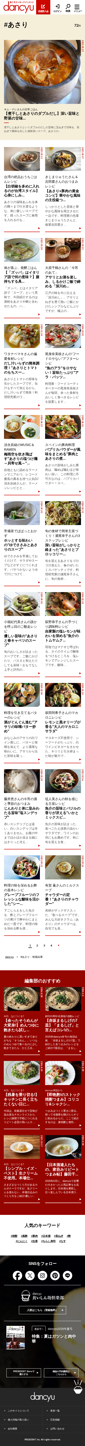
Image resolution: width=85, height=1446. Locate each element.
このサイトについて (18, 1410)
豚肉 (34, 1235)
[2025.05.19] (42, 72)
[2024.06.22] (22, 427)
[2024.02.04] (22, 695)
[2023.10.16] (63, 781)
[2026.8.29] (22, 1073)
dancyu (9, 956)
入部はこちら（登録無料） (42, 1310)
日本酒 (46, 1235)
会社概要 (12, 1428)
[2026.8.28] (22, 999)
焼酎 (14, 1235)
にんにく (22, 1241)
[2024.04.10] (63, 513)
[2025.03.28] (22, 250)
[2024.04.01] (22, 604)
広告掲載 (55, 1419)
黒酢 (24, 1235)
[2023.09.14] (63, 867)
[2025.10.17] (22, 1147)
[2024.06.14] (63, 427)
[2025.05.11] (22, 159)
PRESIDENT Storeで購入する (23, 1372)
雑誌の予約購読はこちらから (61, 1372)
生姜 (34, 1241)
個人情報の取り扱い (18, 1419)
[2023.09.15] (22, 867)
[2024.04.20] (22, 513)
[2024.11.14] (22, 336)
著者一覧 (55, 1410)
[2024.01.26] (63, 695)
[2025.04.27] (63, 159)
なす (62, 1241)
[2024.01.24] (22, 781)
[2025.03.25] (63, 250)
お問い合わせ (57, 1428)
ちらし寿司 (48, 1241)
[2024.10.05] (63, 336)
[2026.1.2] (63, 999)
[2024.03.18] (63, 604)
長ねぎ (58, 1235)
